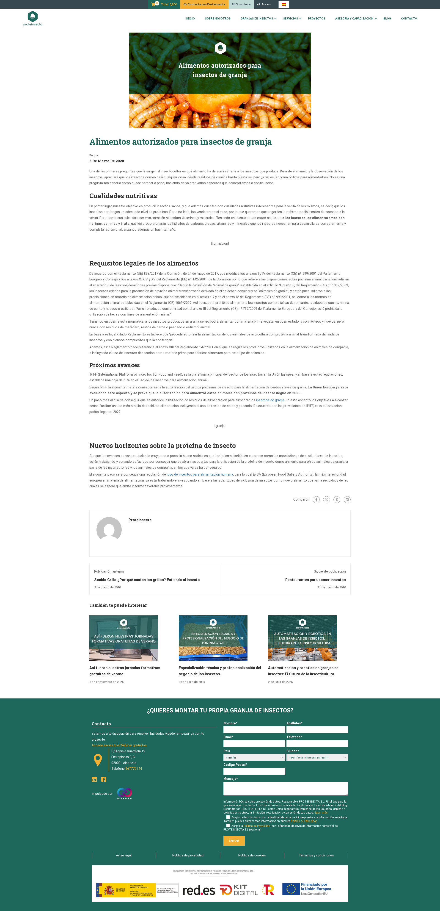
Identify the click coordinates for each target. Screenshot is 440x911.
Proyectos (316, 18)
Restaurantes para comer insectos (315, 580)
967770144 (133, 768)
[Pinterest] (336, 499)
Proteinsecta (140, 520)
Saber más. (321, 812)
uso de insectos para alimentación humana (200, 474)
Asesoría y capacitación (354, 18)
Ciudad (292, 751)
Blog (387, 18)
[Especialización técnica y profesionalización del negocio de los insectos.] (213, 638)
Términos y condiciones (316, 855)
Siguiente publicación (330, 571)
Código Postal (235, 765)
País (226, 751)
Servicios (290, 18)
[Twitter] (326, 499)
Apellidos (294, 723)
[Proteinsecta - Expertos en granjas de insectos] (32, 18)
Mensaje (230, 779)
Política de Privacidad (304, 821)
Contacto (409, 18)
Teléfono (294, 737)
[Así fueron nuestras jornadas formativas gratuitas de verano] (123, 638)
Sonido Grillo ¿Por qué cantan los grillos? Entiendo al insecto (147, 580)
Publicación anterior (109, 571)
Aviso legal (124, 855)
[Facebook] (316, 499)
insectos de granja (270, 400)
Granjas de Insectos (257, 18)
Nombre (230, 723)
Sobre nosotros (218, 18)
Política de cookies (252, 855)
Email (228, 737)
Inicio (190, 18)
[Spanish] (283, 4)
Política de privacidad (188, 855)
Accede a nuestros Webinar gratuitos (119, 745)
